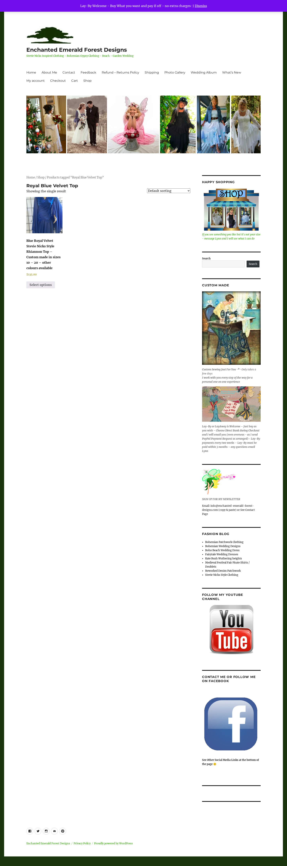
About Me (49, 72)
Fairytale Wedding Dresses (221, 554)
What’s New (231, 72)
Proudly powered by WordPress (113, 843)
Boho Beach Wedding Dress (222, 550)
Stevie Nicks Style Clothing (221, 575)
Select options (40, 285)
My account (35, 81)
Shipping (152, 72)
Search (206, 258)
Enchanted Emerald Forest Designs (76, 49)
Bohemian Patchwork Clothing (224, 542)
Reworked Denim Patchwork (223, 570)
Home (31, 72)
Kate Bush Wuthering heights (223, 558)
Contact (68, 72)
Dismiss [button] (201, 6)
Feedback (88, 72)
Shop (87, 81)
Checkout (58, 81)
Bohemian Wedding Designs (223, 546)
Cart (74, 81)
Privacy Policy (82, 843)
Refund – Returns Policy (120, 72)
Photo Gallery (174, 72)
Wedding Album (204, 72)
